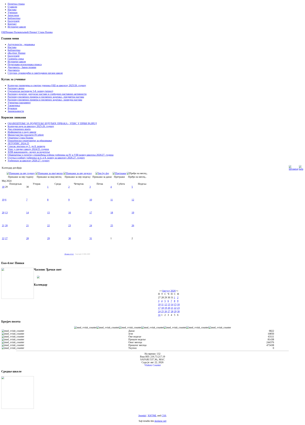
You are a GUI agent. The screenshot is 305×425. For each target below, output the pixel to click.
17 (90, 212)
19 (3, 199)
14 (27, 212)
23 (69, 225)
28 (27, 238)
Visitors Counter (152, 365)
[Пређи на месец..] (137, 173)
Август (166, 290)
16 (69, 212)
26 (133, 225)
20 (3, 212)
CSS (164, 415)
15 (48, 212)
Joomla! (142, 415)
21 (3, 225)
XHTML (152, 415)
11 (111, 199)
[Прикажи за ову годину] (21, 173)
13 (6, 212)
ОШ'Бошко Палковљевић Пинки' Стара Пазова (27, 32)
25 (111, 225)
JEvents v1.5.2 (69, 254)
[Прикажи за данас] (102, 173)
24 (90, 225)
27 (6, 238)
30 (69, 238)
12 (133, 199)
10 (90, 199)
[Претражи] (119, 173)
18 (3, 186)
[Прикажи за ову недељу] (77, 173)
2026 (173, 290)
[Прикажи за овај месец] (49, 173)
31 (90, 238)
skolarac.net (160, 421)
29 (48, 238)
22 (48, 225)
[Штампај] (293, 167)
